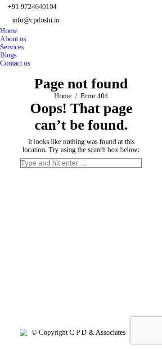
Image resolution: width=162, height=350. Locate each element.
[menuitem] (9, 31)
